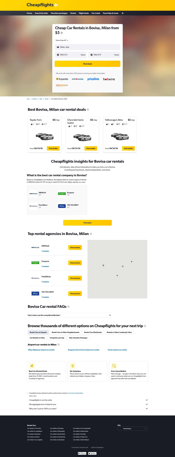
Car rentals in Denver (33, 437)
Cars (28, 99)
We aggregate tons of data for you (42, 404)
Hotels (73, 13)
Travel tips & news (110, 13)
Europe (34, 99)
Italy (41, 99)
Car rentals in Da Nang (56, 428)
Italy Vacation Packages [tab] (78, 338)
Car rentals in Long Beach (34, 431)
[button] (62, 33)
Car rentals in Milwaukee (57, 431)
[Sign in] (123, 13)
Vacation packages (59, 13)
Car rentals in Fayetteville (57, 437)
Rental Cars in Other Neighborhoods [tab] (65, 332)
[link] (87, 223)
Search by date (41, 13)
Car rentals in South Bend (57, 434)
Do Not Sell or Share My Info (80, 447)
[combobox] (62, 40)
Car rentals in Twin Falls (34, 428)
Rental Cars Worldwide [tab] (93, 332)
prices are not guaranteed (75, 393)
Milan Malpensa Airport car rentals (41, 350)
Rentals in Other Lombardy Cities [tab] (119, 332)
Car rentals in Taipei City (80, 437)
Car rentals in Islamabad (57, 440)
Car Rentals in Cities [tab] (37, 338)
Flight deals (84, 13)
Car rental (96, 13)
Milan (46, 99)
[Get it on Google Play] (82, 453)
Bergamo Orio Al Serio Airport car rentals (83, 350)
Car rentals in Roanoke (33, 434)
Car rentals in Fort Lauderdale (81, 428)
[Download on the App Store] (92, 453)
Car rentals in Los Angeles (34, 440)
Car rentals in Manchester (80, 431)
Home (29, 13)
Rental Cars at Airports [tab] (38, 332)
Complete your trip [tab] (57, 338)
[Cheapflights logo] (40, 5)
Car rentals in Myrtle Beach (81, 440)
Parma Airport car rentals (117, 350)
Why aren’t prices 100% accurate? (43, 409)
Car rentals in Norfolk (79, 434)
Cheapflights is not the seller (40, 400)
